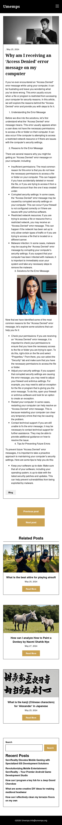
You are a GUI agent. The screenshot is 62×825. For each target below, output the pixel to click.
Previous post (31, 511)
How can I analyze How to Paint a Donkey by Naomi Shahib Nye (31, 640)
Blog (10, 492)
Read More (31, 588)
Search (8, 742)
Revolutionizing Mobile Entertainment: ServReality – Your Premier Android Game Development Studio (28, 772)
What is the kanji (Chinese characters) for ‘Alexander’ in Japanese (31, 704)
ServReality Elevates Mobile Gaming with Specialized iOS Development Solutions (27, 761)
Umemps (11, 6)
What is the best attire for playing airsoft (31, 577)
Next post (31, 522)
